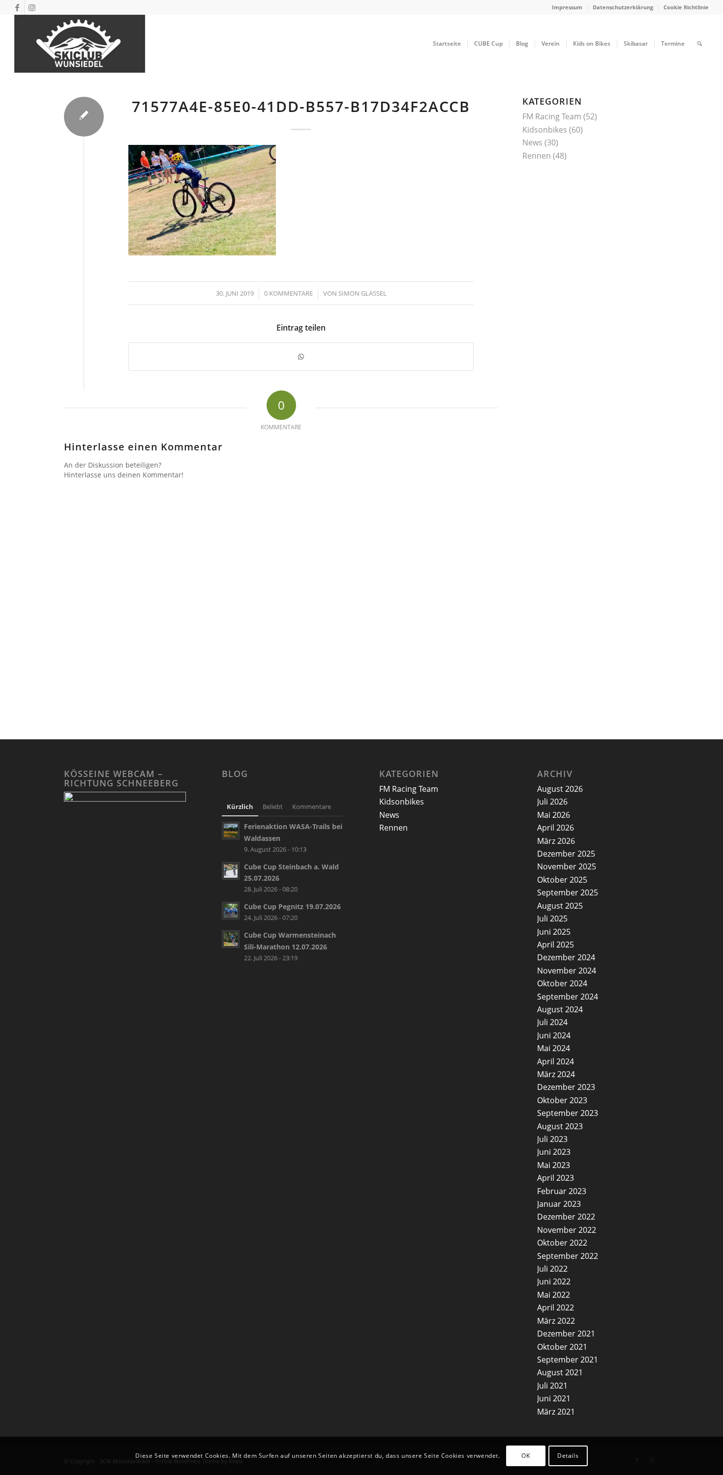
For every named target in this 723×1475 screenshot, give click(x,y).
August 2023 (560, 1126)
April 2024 (555, 1061)
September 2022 (567, 1256)
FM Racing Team (551, 116)
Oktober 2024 (562, 983)
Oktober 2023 (562, 1100)
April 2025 (555, 944)
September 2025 (567, 892)
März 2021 (556, 1411)
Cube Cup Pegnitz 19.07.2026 (292, 906)
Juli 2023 (552, 1139)
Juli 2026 (552, 801)
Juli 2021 (552, 1385)
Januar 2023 (559, 1203)
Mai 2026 (553, 814)
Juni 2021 (554, 1398)
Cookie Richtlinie (686, 7)
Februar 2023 (561, 1191)
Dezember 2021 (566, 1333)
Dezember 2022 (566, 1216)
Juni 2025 (554, 931)
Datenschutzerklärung (623, 7)
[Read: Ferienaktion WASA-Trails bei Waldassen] (231, 830)
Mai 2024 (553, 1048)
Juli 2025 (552, 918)
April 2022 (555, 1307)
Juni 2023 (554, 1151)
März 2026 (556, 840)
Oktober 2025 (562, 879)
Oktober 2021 (562, 1346)
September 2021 (567, 1359)
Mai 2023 (553, 1165)
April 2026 (555, 827)
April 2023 (555, 1177)
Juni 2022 (554, 1281)
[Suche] (699, 44)
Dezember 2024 (566, 957)
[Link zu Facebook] (17, 7)
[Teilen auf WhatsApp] (301, 356)
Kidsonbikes (544, 129)
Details (567, 1455)
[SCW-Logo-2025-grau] (79, 44)
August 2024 (560, 1009)
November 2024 (566, 970)
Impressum (567, 7)
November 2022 (566, 1230)
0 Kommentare (288, 293)
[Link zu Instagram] (32, 7)
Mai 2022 (553, 1294)
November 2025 (566, 866)
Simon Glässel (362, 293)
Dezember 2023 (566, 1087)
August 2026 (560, 788)
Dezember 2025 (566, 853)
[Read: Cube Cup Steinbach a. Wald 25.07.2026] (231, 871)
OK (525, 1455)
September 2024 (567, 996)
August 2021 (560, 1372)
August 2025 (560, 905)
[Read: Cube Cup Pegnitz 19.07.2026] (231, 910)
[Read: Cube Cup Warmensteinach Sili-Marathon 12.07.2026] (231, 939)
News (532, 142)
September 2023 (567, 1113)
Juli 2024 (552, 1022)
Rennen (536, 155)
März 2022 (556, 1320)
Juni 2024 (554, 1035)
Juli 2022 (552, 1268)
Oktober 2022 (562, 1242)
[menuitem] (567, 7)
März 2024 (556, 1074)
